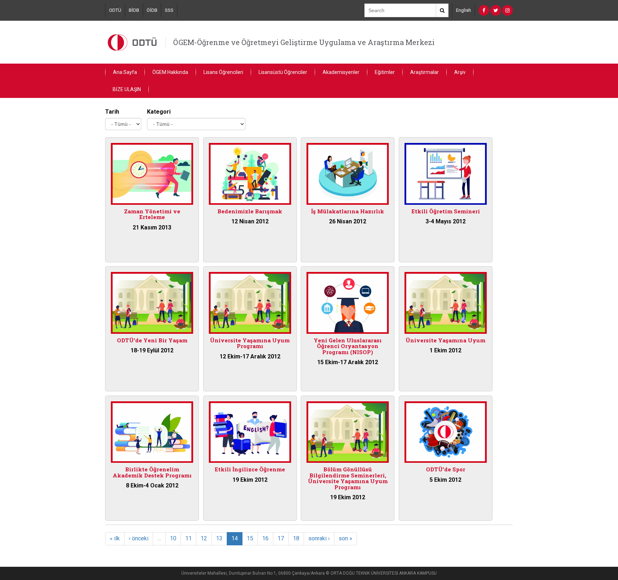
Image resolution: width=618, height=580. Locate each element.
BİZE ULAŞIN (127, 89)
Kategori (159, 111)
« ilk (115, 538)
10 (173, 538)
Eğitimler (385, 72)
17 (281, 538)
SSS (169, 10)
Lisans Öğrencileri (223, 72)
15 (250, 538)
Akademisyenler (341, 72)
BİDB (134, 10)
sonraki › (319, 538)
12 (204, 538)
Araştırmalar (424, 72)
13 (219, 538)
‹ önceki (138, 538)
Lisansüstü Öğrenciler (283, 72)
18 (296, 538)
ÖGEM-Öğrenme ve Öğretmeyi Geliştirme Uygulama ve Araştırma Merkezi (304, 42)
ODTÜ (115, 10)
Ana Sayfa (125, 72)
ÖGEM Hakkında (170, 72)
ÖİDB (152, 10)
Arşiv (460, 72)
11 (188, 538)
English (463, 10)
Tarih (112, 111)
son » (345, 538)
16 (265, 538)
